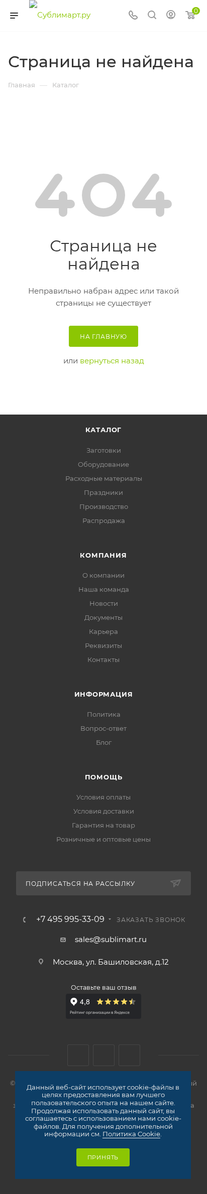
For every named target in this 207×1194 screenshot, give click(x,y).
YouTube (129, 1055)
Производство (103, 506)
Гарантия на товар (103, 825)
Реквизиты (103, 645)
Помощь (104, 777)
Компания (103, 555)
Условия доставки (103, 811)
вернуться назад (112, 360)
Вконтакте (78, 1055)
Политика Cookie (131, 1134)
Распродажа (103, 520)
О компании (103, 575)
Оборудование (103, 464)
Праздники (103, 492)
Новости (103, 603)
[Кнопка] (152, 16)
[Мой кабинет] (170, 16)
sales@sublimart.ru (111, 939)
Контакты (103, 659)
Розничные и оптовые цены (103, 839)
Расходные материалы (103, 478)
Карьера (103, 631)
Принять (103, 1157)
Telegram (104, 1055)
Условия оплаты (103, 797)
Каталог (103, 430)
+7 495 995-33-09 (70, 919)
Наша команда (103, 589)
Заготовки (103, 450)
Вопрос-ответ (103, 728)
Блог (104, 742)
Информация (103, 694)
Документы (103, 617)
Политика (104, 714)
